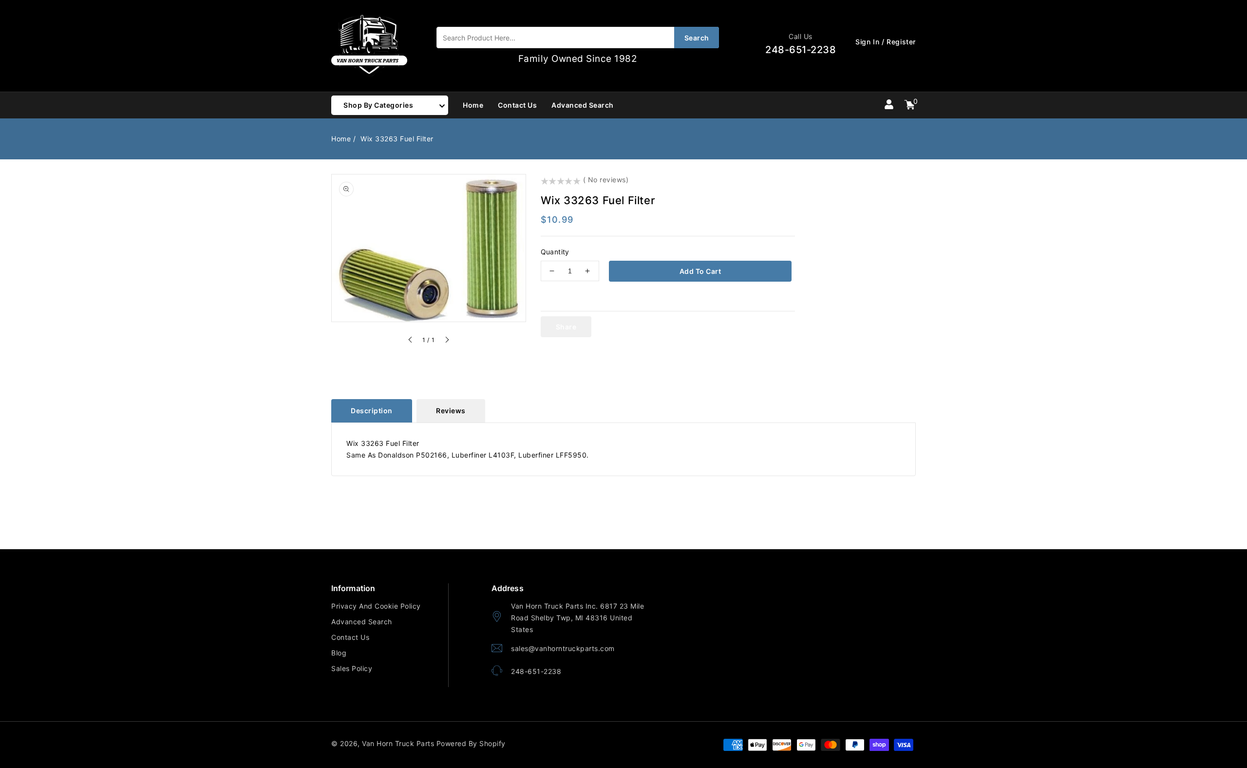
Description (372, 410)
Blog (338, 653)
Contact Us (350, 637)
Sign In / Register (885, 42)
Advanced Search (361, 621)
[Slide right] (446, 341)
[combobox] (577, 37)
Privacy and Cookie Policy (376, 606)
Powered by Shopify (471, 743)
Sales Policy (351, 668)
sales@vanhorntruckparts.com (563, 648)
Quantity (555, 252)
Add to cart (700, 271)
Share (566, 327)
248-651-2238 (536, 671)
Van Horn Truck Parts (398, 743)
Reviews (451, 410)
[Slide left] (410, 341)
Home (341, 138)
